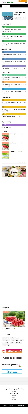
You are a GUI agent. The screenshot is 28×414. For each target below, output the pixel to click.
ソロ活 (12, 337)
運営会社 (14, 397)
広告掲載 (14, 395)
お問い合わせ (14, 399)
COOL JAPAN (15, 340)
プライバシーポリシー (14, 393)
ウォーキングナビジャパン (14, 389)
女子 (17, 337)
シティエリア (5, 342)
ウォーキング (5, 337)
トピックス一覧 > (22, 162)
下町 (12, 342)
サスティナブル (6, 345)
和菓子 (21, 340)
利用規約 (14, 391)
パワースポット (6, 340)
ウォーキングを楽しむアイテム (20, 18)
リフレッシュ (18, 342)
